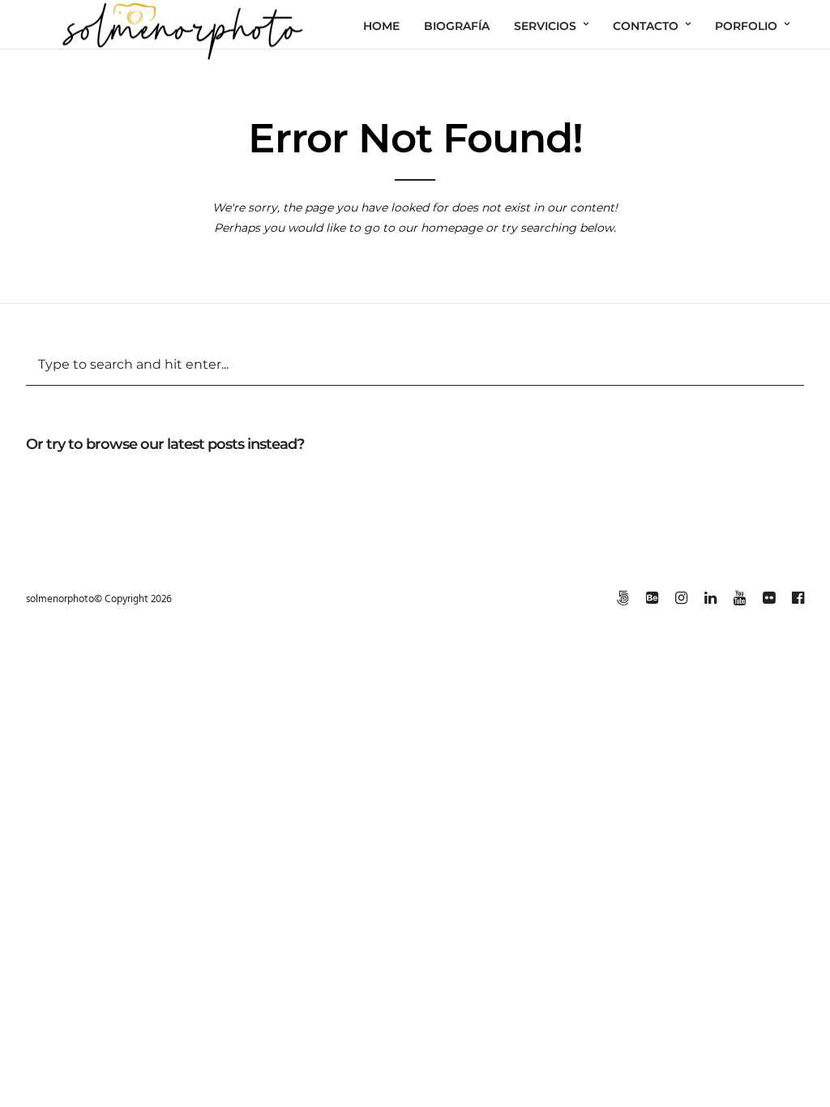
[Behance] (651, 598)
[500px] (622, 598)
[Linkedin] (710, 598)
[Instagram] (680, 598)
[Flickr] (768, 598)
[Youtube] (739, 598)
